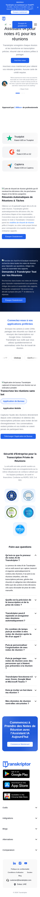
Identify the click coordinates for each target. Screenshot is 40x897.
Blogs (5, 829)
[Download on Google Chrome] (16, 796)
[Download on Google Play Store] (16, 773)
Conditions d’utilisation (15, 872)
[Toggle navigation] (35, 24)
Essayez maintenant (20, 12)
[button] (7, 24)
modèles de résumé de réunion (22, 223)
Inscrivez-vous (20, 60)
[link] (10, 358)
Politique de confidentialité (20, 869)
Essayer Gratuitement (13, 236)
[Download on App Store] (16, 785)
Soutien (29, 872)
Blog (20, 876)
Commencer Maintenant (20, 744)
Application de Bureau (13, 401)
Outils (5, 808)
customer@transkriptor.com (20, 880)
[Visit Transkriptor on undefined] (14, 863)
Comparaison (8, 850)
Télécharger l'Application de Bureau (18, 436)
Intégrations (8, 818)
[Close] (38, 7)
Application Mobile (12, 408)
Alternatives (8, 839)
